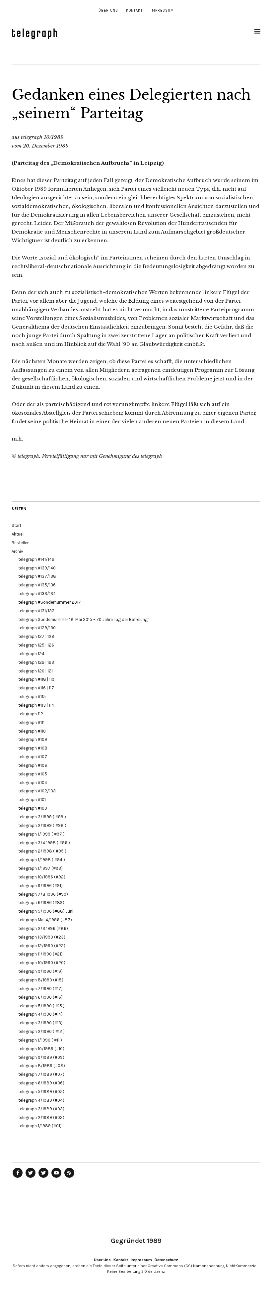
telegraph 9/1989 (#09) (41, 1057)
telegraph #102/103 (37, 790)
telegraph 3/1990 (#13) (40, 1022)
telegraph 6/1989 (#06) (41, 1082)
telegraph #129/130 (37, 627)
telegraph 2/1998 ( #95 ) (42, 851)
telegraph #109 (32, 739)
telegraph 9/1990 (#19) (40, 971)
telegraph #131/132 (36, 610)
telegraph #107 (32, 756)
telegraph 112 (30, 713)
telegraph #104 (32, 782)
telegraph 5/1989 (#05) (41, 1091)
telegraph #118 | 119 (36, 679)
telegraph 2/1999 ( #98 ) (42, 825)
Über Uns (108, 10)
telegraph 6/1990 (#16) (40, 997)
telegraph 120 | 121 (35, 670)
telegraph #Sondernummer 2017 (49, 602)
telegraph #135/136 (37, 584)
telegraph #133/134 (37, 593)
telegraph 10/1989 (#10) (41, 1048)
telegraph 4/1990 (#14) (40, 1014)
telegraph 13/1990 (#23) (41, 937)
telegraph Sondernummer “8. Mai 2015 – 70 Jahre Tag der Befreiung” (83, 619)
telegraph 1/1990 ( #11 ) (40, 1040)
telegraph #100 (32, 808)
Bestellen (21, 542)
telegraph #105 (32, 773)
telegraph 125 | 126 (36, 645)
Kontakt (134, 10)
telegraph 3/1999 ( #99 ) (42, 816)
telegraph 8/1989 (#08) (41, 1065)
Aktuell (18, 534)
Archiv (17, 551)
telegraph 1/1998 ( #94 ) (41, 859)
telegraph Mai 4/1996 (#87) (45, 919)
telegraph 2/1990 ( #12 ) (41, 1031)
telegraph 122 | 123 (36, 662)
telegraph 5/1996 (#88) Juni (45, 911)
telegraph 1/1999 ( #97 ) (41, 834)
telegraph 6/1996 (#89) (41, 902)
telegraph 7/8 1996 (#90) (43, 894)
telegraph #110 (32, 731)
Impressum (162, 10)
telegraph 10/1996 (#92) (41, 876)
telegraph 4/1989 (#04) (41, 1100)
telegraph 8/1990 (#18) (40, 979)
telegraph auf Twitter (43, 1177)
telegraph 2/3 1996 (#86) (43, 928)
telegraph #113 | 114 (36, 705)
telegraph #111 (31, 722)
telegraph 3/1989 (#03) (41, 1108)
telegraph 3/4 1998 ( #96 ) (44, 842)
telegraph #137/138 (37, 576)
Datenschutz (166, 1260)
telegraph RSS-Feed (69, 1177)
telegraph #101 (32, 799)
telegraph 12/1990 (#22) (41, 945)
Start (16, 525)
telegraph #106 (32, 765)
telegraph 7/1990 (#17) (40, 988)
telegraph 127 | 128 (36, 636)
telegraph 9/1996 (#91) (40, 885)
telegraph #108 (32, 748)
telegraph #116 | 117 (36, 687)
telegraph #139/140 (37, 567)
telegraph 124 (31, 653)
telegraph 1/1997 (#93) (40, 868)
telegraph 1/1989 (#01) (40, 1125)
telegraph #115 (32, 696)
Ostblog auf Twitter (30, 1177)
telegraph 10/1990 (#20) (41, 962)
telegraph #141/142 (36, 559)
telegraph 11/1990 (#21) (40, 954)
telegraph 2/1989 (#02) (41, 1117)
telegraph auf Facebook (18, 1177)
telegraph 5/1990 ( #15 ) (41, 1005)
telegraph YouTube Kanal (56, 1177)
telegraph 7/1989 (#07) (41, 1074)
